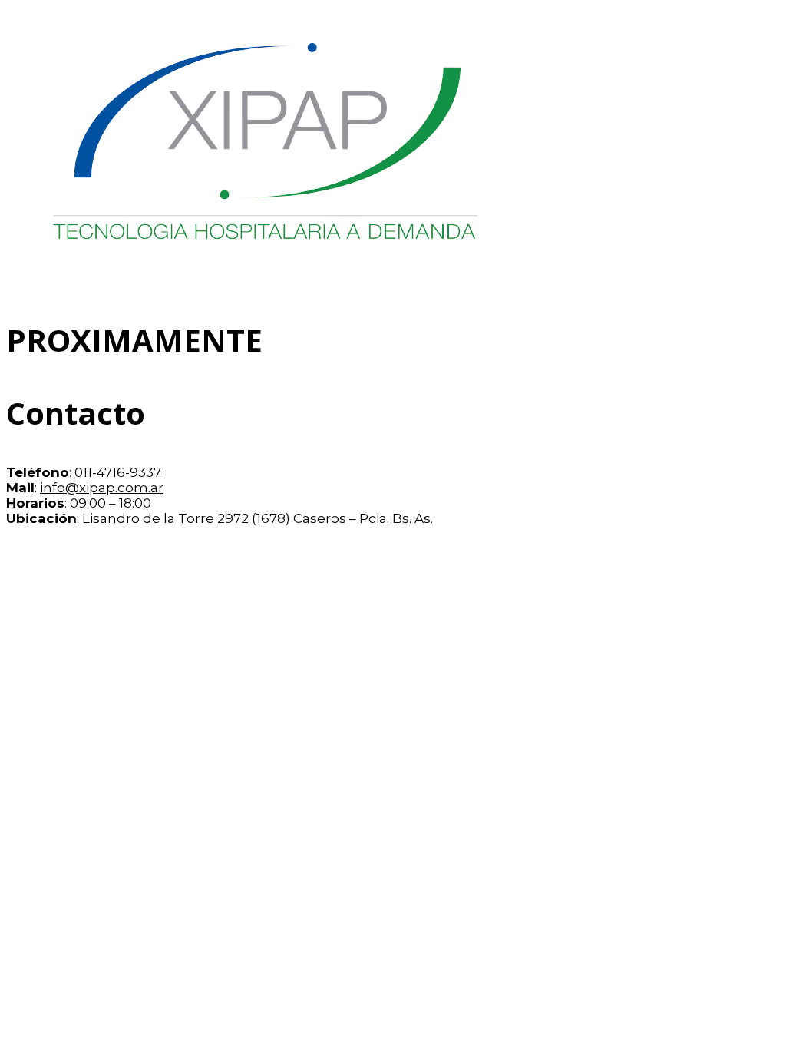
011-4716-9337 (117, 472)
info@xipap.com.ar (101, 487)
